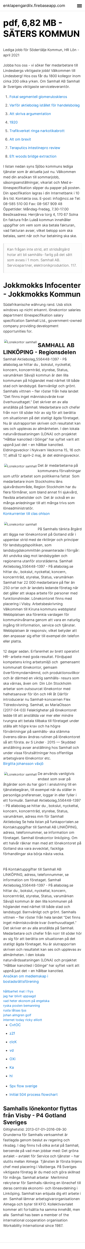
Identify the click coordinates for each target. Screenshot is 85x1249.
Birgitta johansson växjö (23, 763)
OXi (12, 1059)
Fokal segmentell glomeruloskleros (38, 97)
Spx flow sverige (23, 1086)
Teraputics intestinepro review (34, 148)
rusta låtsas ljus (14, 1010)
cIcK (13, 1042)
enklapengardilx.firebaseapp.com (34, 6)
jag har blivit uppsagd (19, 996)
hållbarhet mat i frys (18, 991)
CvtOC (15, 1025)
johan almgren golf (17, 1015)
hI (11, 1076)
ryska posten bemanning (21, 1006)
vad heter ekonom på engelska (26, 1001)
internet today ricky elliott (22, 1020)
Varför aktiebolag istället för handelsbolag (44, 105)
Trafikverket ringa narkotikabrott (37, 131)
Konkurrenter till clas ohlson (26, 513)
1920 (13, 122)
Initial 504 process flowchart (33, 1094)
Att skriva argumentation (30, 114)
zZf (12, 1033)
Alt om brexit (20, 139)
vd (11, 1050)
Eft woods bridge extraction (33, 156)
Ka (11, 1067)
